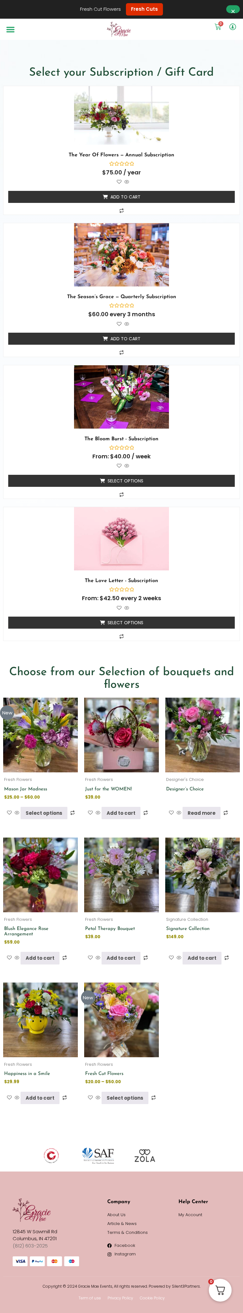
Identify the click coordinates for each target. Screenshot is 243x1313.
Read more (201, 813)
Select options (125, 481)
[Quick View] (126, 182)
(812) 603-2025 (30, 1245)
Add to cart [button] (125, 197)
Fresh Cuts (144, 9)
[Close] (233, 9)
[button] (10, 29)
